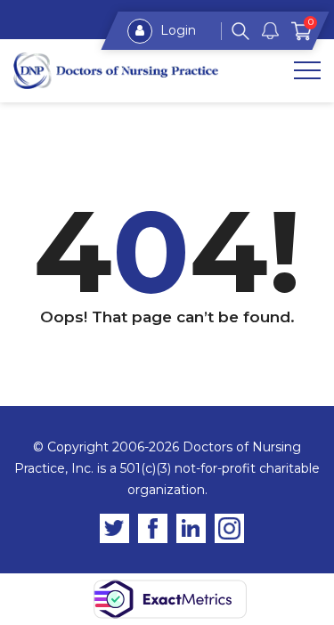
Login (176, 30)
